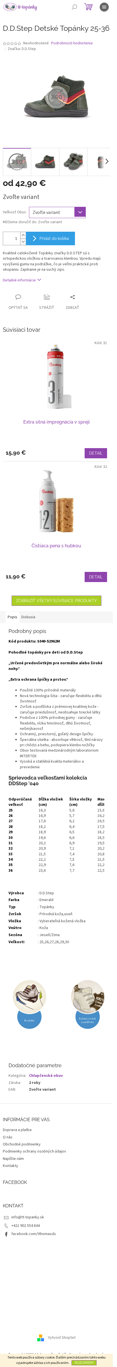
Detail (96, 453)
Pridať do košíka (54, 238)
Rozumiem (84, 1363)
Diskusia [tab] (28, 617)
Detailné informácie (19, 280)
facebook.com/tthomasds (33, 1234)
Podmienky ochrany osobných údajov (34, 1151)
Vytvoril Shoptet (62, 1338)
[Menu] (104, 7)
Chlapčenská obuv (46, 1076)
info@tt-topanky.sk (27, 1217)
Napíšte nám (13, 1159)
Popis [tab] (12, 617)
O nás (7, 1137)
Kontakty (10, 1166)
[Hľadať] (74, 7)
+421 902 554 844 (25, 1226)
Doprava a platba (17, 1130)
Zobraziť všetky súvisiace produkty (56, 600)
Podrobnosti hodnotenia (72, 43)
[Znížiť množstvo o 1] (23, 241)
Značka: (22, 49)
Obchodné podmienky (22, 1144)
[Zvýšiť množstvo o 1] (23, 235)
